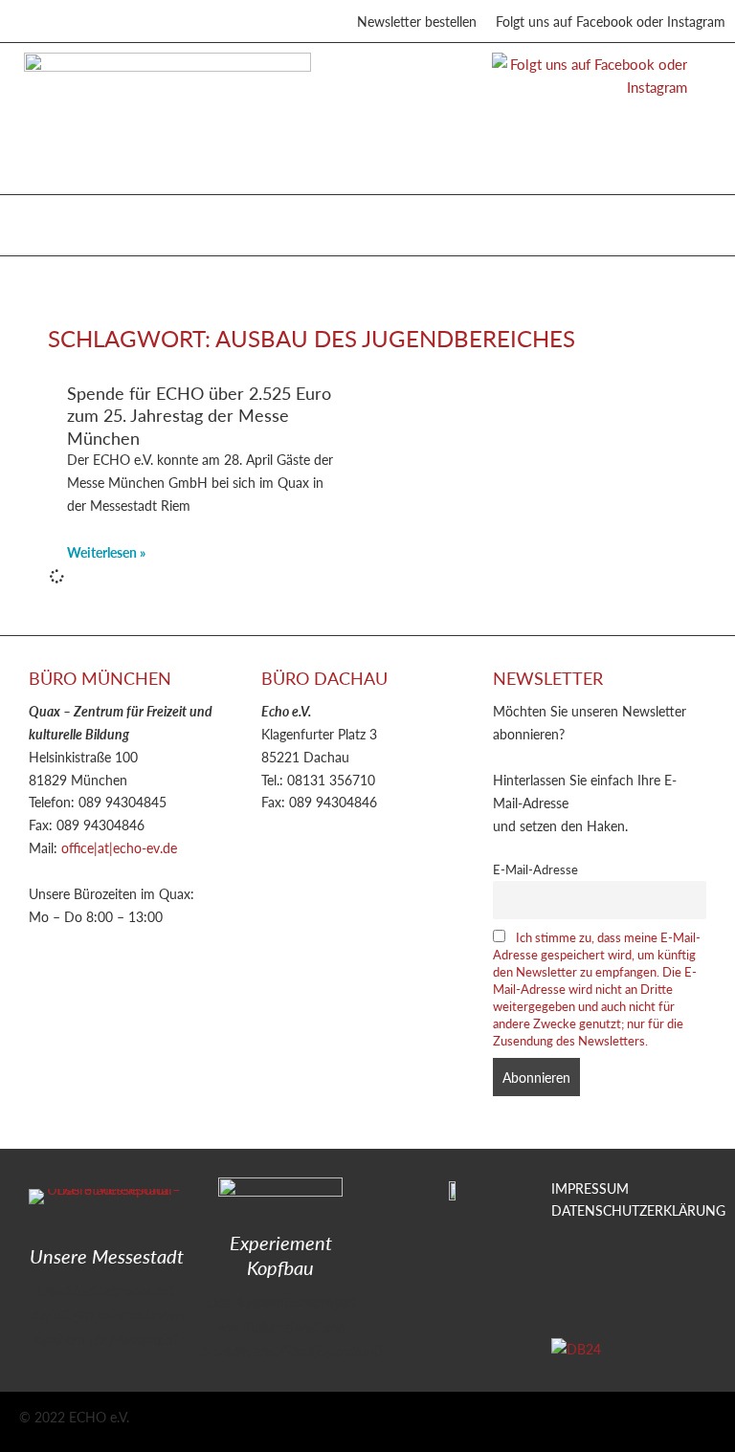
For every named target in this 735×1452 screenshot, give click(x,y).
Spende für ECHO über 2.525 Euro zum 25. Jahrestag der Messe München (199, 415)
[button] (37, 220)
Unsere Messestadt (107, 1256)
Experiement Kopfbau (281, 1255)
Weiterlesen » (106, 551)
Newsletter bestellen (417, 21)
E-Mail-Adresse (535, 869)
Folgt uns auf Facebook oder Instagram (610, 21)
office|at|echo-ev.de (119, 847)
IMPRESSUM (590, 1188)
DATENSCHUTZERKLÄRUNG (638, 1210)
